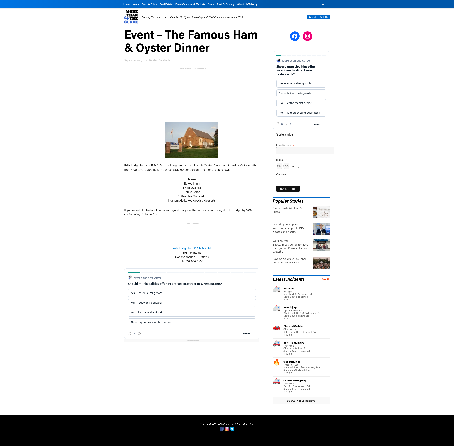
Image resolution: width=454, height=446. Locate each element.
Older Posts (192, 350)
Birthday (282, 160)
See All (326, 279)
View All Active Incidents (301, 400)
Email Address (285, 145)
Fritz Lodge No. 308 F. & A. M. (191, 248)
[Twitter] (232, 428)
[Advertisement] (192, 94)
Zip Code (281, 173)
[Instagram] (227, 428)
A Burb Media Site (244, 424)
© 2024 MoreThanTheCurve (215, 424)
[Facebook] (222, 428)
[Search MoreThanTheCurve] (323, 4)
